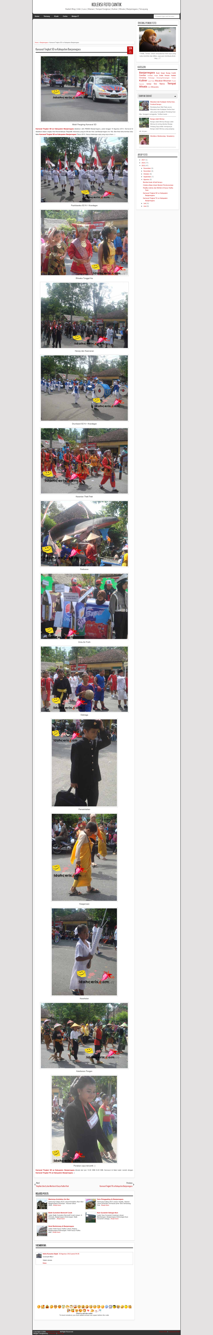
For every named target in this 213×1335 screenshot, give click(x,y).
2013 (143, 165)
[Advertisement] (87, 26)
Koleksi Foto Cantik (106, 4)
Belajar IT (75, 16)
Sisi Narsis (159, 84)
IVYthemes (52, 1333)
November (147, 171)
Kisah (56, 16)
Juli (144, 203)
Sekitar (148, 84)
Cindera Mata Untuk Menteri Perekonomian (158, 185)
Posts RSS (163, 1332)
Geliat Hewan (164, 75)
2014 (143, 163)
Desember (147, 168)
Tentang (47, 16)
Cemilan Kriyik (153, 75)
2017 (143, 160)
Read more (57, 1205)
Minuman (167, 81)
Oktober (146, 174)
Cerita (65, 16)
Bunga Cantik (171, 73)
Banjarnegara (147, 72)
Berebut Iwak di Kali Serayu (152, 182)
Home (37, 16)
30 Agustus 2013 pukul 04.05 (69, 1254)
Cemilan (142, 75)
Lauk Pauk (151, 81)
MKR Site (60, 1333)
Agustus (146, 179)
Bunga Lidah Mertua (157, 119)
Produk (174, 81)
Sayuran (141, 84)
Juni (145, 206)
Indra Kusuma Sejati (50, 1254)
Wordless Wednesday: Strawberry (162, 136)
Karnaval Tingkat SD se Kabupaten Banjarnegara (58, 49)
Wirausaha (155, 87)
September (147, 177)
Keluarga (151, 78)
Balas (45, 1263)
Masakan (159, 81)
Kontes (174, 78)
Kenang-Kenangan (163, 78)
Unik (149, 87)
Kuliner (143, 80)
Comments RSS (174, 1332)
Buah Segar (160, 73)
